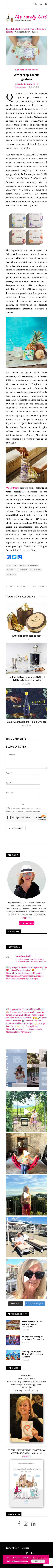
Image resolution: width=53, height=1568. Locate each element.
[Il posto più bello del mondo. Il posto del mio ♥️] (26, 986)
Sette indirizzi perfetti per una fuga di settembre (33, 1324)
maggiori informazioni (20, 1561)
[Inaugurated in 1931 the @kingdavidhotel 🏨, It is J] (26, 1028)
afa (8, 565)
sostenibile (22, 570)
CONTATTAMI (26, 923)
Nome (9, 773)
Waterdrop (11, 574)
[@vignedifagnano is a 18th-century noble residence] (26, 1153)
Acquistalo (26, 1456)
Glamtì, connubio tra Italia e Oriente (26, 721)
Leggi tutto (26, 917)
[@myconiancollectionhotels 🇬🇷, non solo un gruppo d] (26, 1069)
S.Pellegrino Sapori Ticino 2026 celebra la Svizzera (32, 1354)
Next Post (39, 586)
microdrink (33, 565)
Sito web (9, 792)
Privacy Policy (12, 1547)
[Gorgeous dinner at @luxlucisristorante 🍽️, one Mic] (26, 1195)
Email (9, 782)
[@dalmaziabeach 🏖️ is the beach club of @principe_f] (26, 1237)
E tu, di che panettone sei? (26, 635)
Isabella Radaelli (13, 28)
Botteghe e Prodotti (26, 70)
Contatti (25, 1547)
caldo (15, 565)
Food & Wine (28, 28)
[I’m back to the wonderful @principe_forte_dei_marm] (26, 1279)
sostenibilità (35, 570)
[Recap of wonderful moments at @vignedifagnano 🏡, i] (26, 1111)
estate (23, 565)
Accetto (38, 1561)
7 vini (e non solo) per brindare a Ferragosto (33, 1337)
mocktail (11, 570)
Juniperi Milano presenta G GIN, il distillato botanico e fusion (26, 679)
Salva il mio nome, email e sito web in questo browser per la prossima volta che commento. (23, 810)
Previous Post (16, 586)
